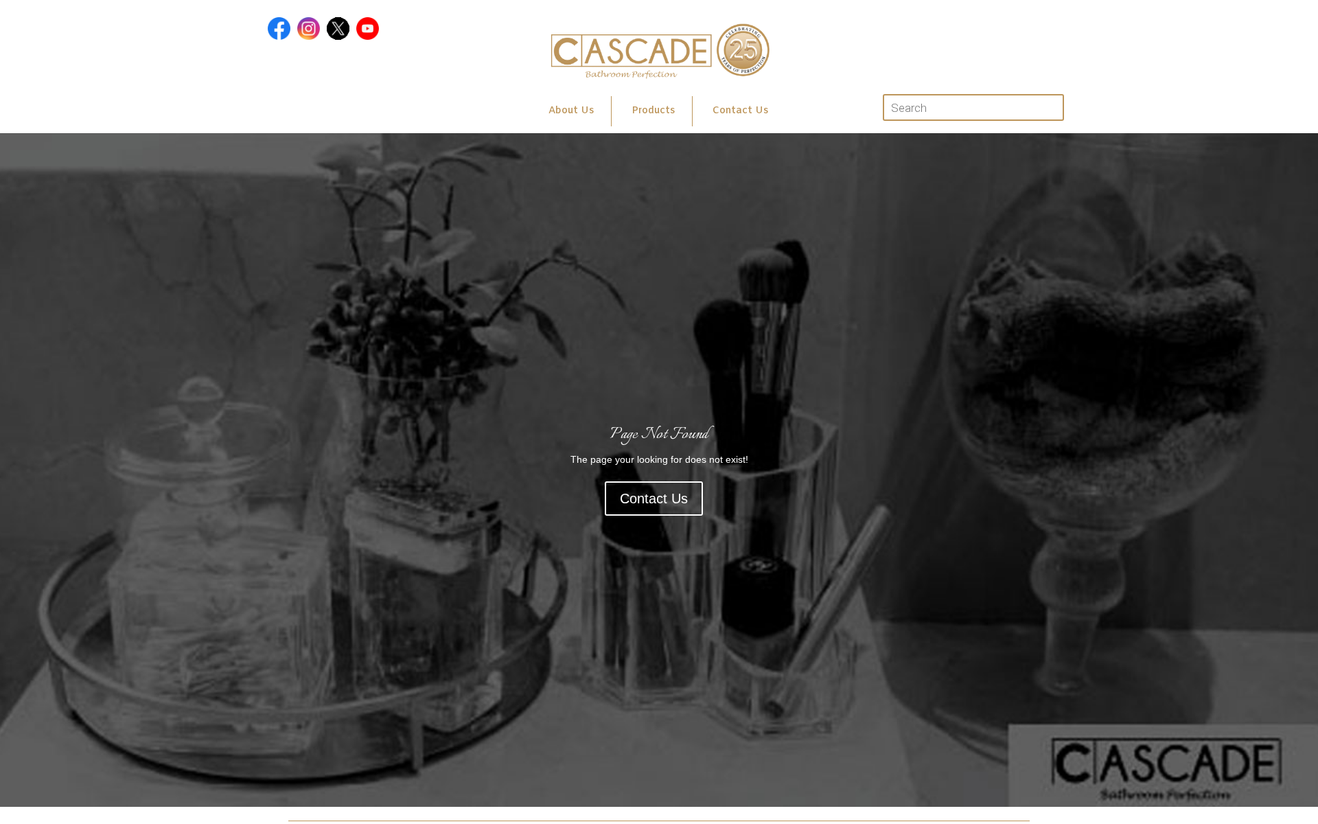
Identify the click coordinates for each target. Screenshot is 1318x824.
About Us (571, 110)
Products (653, 110)
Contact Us (740, 110)
